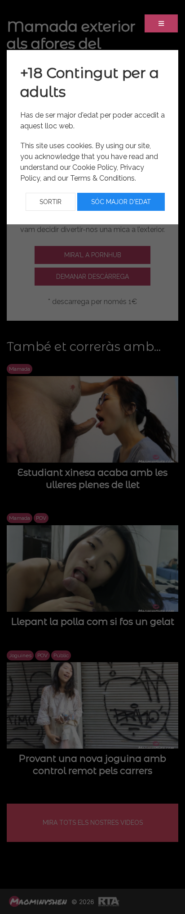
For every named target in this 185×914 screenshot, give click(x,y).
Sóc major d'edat (121, 201)
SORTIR (51, 201)
